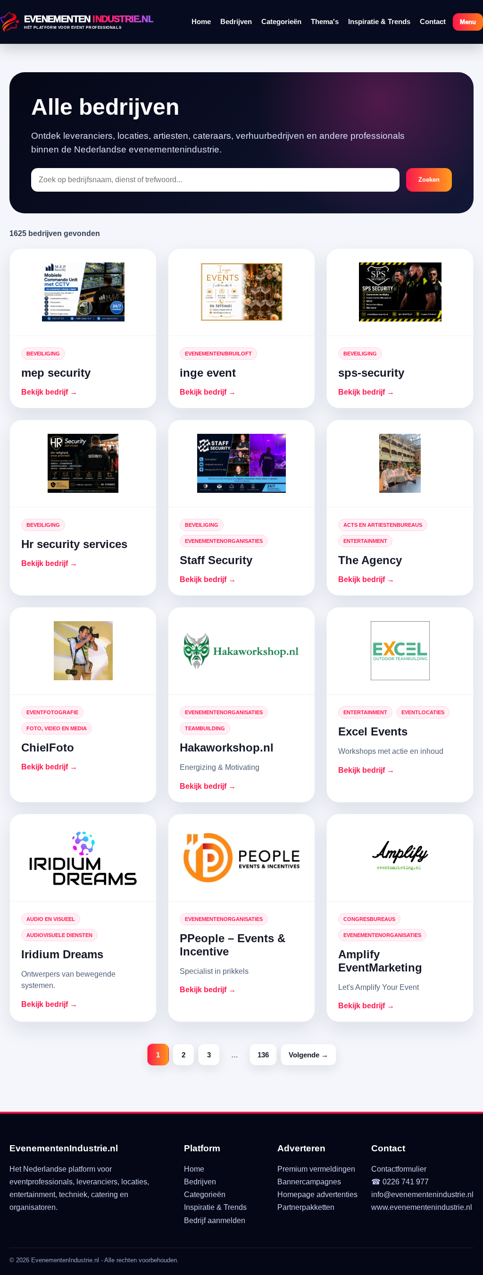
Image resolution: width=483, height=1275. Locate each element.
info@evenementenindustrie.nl (422, 1195)
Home (201, 21)
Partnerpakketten (305, 1207)
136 (263, 1055)
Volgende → (308, 1055)
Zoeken (429, 179)
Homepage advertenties (317, 1195)
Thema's (325, 21)
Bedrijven (236, 21)
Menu (468, 21)
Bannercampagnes (309, 1182)
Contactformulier (398, 1169)
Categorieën (281, 21)
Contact (433, 21)
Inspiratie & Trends (379, 21)
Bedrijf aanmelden (214, 1220)
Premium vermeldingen (316, 1169)
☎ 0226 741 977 (400, 1182)
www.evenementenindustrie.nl (421, 1207)
